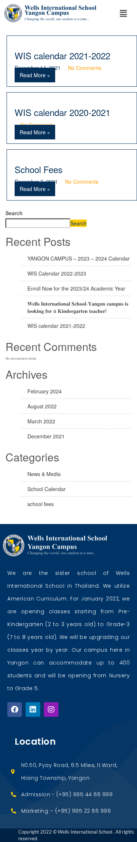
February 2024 (44, 391)
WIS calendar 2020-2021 (62, 112)
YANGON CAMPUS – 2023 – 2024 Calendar (78, 258)
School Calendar (46, 489)
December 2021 (46, 436)
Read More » (35, 75)
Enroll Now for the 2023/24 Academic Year (76, 288)
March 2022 (41, 421)
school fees (40, 504)
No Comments (84, 67)
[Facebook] (14, 709)
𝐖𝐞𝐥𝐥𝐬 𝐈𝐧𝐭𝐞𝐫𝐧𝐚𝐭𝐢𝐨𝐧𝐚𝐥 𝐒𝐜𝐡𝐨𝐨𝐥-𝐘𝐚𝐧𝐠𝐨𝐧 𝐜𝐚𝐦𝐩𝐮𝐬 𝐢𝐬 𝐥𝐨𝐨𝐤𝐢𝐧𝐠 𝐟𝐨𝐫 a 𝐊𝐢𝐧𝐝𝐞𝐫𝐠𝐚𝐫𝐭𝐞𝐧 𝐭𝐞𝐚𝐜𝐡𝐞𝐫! (77, 307)
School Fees (38, 169)
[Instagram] (51, 709)
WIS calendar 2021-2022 (62, 55)
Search (14, 213)
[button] (123, 13)
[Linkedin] (33, 709)
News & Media (44, 474)
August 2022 (42, 406)
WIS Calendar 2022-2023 (56, 273)
